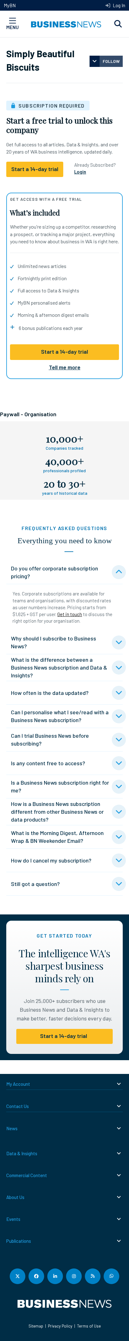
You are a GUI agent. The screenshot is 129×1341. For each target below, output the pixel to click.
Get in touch (69, 614)
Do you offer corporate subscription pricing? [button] (54, 572)
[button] (118, 24)
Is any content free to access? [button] (48, 763)
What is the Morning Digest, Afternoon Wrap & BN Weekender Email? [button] (57, 836)
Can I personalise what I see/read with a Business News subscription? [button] (60, 716)
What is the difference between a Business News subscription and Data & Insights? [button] (59, 667)
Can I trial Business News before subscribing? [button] (50, 739)
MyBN (10, 5)
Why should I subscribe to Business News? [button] (53, 642)
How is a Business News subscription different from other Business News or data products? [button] (57, 811)
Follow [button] (111, 61)
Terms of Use (89, 1325)
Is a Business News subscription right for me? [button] (60, 786)
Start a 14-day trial (64, 351)
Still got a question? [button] (35, 883)
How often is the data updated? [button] (50, 692)
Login (80, 172)
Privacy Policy (60, 1325)
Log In (118, 5)
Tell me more (64, 367)
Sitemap (35, 1325)
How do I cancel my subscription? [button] (51, 860)
